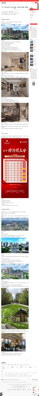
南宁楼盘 (6, 376)
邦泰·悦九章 (15, 375)
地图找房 (33, 2)
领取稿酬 (19, 384)
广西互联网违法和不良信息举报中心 (15, 389)
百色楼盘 (28, 376)
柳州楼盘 (17, 376)
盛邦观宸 (31, 375)
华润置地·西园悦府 (12, 375)
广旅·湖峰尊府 (12, 367)
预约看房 (37, 2)
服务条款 (24, 384)
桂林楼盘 (10, 376)
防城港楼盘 (13, 376)
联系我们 (13, 384)
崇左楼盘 (26, 376)
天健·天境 (18, 375)
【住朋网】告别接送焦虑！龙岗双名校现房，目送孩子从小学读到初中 (33, 78)
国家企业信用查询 (30, 389)
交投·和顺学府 (3, 367)
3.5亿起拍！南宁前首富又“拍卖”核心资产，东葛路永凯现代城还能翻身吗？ (33, 37)
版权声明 (21, 384)
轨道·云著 (21, 367)
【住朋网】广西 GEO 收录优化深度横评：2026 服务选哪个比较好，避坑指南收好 (33, 76)
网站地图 (28, 384)
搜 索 (26, 2)
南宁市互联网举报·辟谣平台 (20, 389)
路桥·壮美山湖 (6, 375)
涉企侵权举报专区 (25, 389)
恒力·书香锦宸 (28, 375)
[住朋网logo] (3, 3)
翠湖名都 (20, 375)
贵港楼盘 (15, 376)
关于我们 (8, 384)
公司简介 (10, 384)
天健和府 (9, 375)
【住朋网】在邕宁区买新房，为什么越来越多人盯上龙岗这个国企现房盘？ (33, 72)
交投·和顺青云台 (35, 46)
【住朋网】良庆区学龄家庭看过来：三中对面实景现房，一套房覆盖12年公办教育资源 (33, 73)
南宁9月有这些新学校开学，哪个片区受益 (33, 75)
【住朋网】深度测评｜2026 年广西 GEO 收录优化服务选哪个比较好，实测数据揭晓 (33, 77)
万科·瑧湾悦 (34, 49)
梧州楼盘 (22, 376)
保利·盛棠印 (23, 375)
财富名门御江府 (3, 368)
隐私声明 (26, 384)
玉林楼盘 (24, 376)
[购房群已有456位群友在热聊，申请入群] (38, 9)
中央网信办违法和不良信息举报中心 (10, 389)
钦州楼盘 (19, 376)
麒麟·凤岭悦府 (25, 375)
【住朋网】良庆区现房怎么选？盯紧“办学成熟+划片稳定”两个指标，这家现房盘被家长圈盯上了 (33, 74)
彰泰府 (34, 8)
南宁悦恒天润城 (30, 367)
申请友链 (17, 384)
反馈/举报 (16, 10)
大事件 (15, 384)
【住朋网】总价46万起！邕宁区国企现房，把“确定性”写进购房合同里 (33, 71)
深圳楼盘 (30, 376)
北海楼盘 (8, 376)
